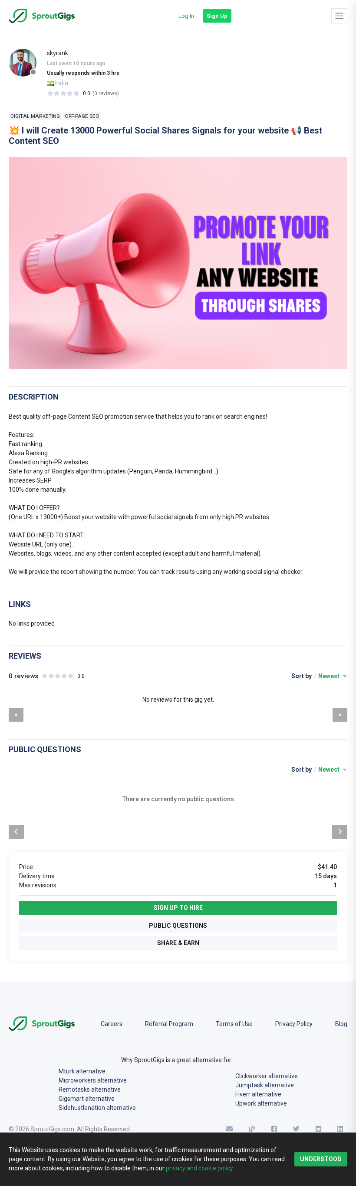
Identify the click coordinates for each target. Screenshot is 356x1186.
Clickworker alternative (266, 1076)
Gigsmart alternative (87, 1098)
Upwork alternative (261, 1103)
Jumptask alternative (264, 1085)
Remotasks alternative (90, 1089)
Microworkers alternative (93, 1080)
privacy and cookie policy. (200, 1168)
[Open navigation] (339, 15)
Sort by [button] (316, 676)
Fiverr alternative (258, 1094)
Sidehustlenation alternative (97, 1107)
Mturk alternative (82, 1071)
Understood (321, 1159)
